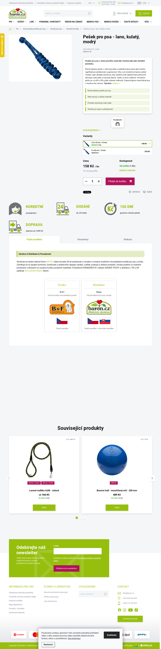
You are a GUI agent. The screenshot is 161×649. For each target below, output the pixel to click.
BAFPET (49, 262)
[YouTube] (130, 609)
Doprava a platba (74, 3)
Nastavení (48, 644)
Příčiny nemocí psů (51, 597)
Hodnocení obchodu (17, 613)
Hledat (89, 13)
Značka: (87, 52)
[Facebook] (119, 609)
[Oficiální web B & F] (62, 307)
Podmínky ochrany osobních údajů (50, 3)
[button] (77, 518)
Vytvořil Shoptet (126, 645)
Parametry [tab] (82, 239)
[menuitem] (12, 22)
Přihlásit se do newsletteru (66, 568)
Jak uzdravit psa (50, 601)
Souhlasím (111, 635)
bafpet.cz (116, 83)
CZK (144, 3)
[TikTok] (136, 609)
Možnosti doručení (127, 170)
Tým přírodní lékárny (34, 271)
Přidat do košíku (117, 181)
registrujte (85, 371)
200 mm (113, 483)
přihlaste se (69, 371)
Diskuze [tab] (128, 239)
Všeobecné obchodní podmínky (21, 3)
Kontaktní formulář (130, 619)
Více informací (74, 638)
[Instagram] (124, 609)
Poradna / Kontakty (16, 609)
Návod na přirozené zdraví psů (56, 592)
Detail (44, 508)
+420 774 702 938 (130, 603)
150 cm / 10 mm (34, 483)
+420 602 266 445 (130, 598)
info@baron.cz (128, 593)
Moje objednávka (15, 605)
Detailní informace (91, 130)
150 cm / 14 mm (48, 483)
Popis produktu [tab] (34, 239)
